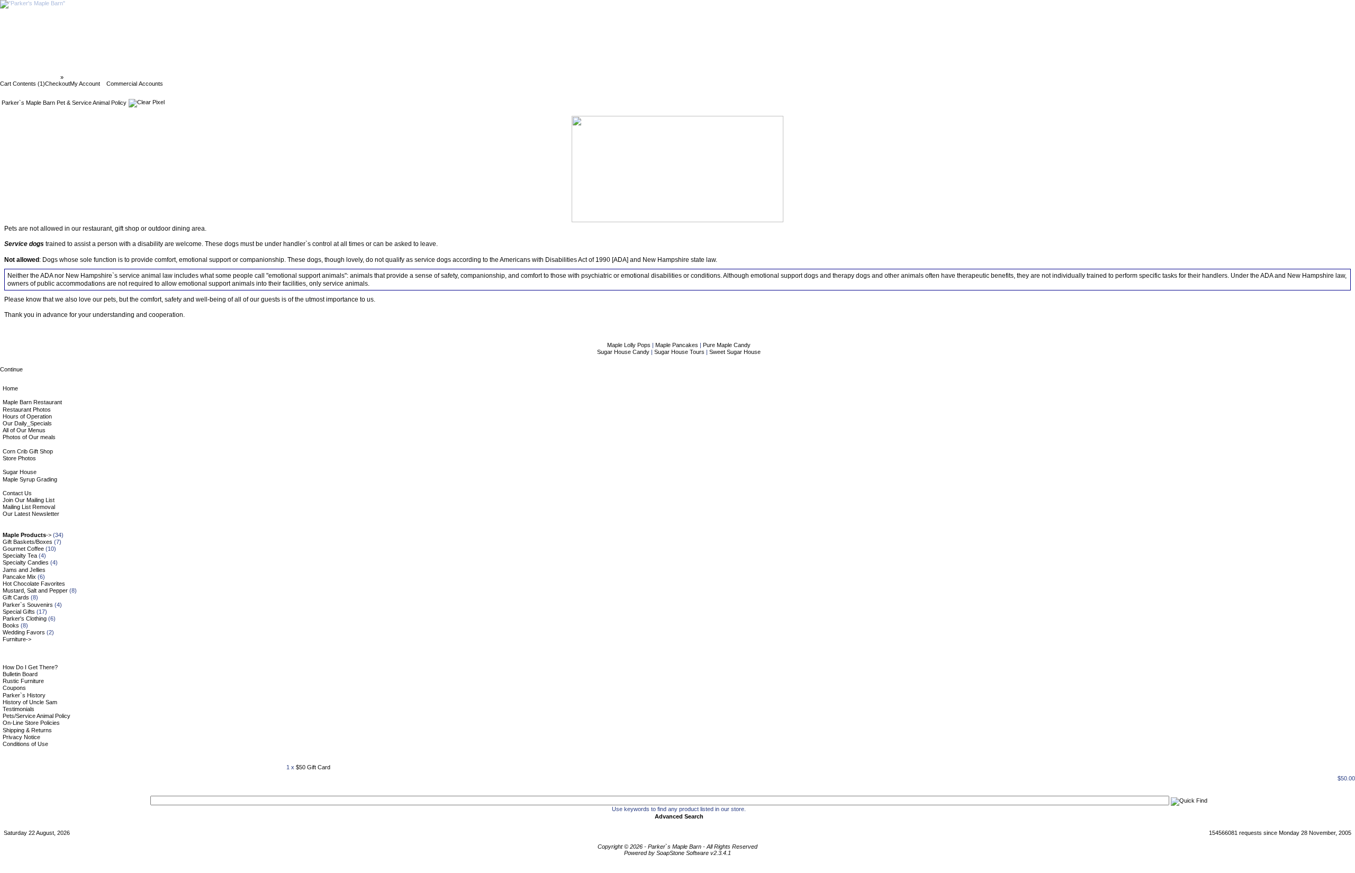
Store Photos (19, 458)
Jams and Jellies (24, 570)
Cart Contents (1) (22, 83)
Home (10, 388)
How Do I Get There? (30, 667)
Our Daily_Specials (27, 423)
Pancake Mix (19, 577)
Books (11, 625)
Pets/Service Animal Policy (36, 716)
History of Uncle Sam (30, 702)
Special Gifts (19, 611)
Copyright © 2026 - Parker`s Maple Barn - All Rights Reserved (677, 846)
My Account (85, 83)
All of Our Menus (24, 430)
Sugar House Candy (624, 352)
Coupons (14, 688)
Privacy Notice (21, 737)
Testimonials (18, 709)
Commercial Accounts (134, 83)
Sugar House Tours (680, 352)
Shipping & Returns (27, 730)
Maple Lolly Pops (629, 345)
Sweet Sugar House (735, 352)
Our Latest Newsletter (31, 514)
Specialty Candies (26, 562)
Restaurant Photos (27, 409)
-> (27, 535)
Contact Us (17, 493)
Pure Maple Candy (727, 345)
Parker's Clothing (25, 618)
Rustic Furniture (23, 681)
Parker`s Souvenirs (28, 605)
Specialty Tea (20, 555)
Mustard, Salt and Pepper (35, 590)
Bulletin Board (20, 674)
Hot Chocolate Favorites (34, 583)
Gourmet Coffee (23, 548)
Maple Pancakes (677, 345)
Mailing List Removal (29, 507)
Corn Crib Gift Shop (28, 451)
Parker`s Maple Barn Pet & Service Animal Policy (131, 77)
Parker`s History (24, 695)
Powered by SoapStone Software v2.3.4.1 (677, 853)
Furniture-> (17, 639)
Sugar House (20, 472)
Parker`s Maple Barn (31, 77)
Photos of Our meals (29, 437)
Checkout (57, 83)
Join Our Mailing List (29, 500)
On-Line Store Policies (31, 723)
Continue (11, 369)
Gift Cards (16, 597)
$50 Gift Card (313, 767)
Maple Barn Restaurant (32, 402)
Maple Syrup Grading (30, 479)
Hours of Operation (27, 416)
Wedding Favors (24, 632)
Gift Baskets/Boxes (27, 542)
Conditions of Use (25, 744)
